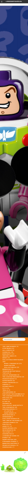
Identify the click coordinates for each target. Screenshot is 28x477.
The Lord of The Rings (11, 421)
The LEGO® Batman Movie (12, 377)
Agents (6, 384)
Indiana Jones (8, 356)
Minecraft (7, 354)
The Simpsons (8, 392)
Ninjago (6, 398)
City (4, 388)
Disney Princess (9, 383)
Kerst (5, 358)
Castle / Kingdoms (10, 375)
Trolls (5, 390)
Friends (6, 403)
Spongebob (7, 417)
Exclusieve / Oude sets (12, 405)
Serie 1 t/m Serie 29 (11, 364)
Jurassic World (9, 422)
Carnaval (7, 352)
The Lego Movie (9, 407)
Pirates (6, 424)
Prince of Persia (9, 445)
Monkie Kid (7, 369)
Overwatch (7, 434)
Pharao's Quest (9, 379)
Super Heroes (8, 428)
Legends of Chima (10, 436)
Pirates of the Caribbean (13, 394)
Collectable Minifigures (13, 360)
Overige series (9, 409)
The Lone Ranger (9, 346)
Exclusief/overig (10, 419)
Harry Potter (8, 440)
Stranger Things (9, 441)
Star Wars (7, 348)
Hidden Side (7, 447)
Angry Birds (9, 413)
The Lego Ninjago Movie (12, 396)
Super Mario (7, 381)
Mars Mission (8, 415)
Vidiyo (5, 400)
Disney (5, 438)
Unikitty (6, 426)
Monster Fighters (10, 443)
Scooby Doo (7, 386)
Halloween (7, 350)
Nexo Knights (8, 430)
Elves (5, 402)
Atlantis (7, 411)
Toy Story (7, 432)
